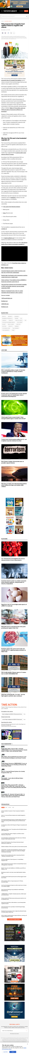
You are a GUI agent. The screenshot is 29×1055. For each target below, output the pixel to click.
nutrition (4, 326)
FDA (14, 37)
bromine (22, 36)
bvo (24, 36)
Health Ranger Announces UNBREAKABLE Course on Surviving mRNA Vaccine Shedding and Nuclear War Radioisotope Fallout (14, 765)
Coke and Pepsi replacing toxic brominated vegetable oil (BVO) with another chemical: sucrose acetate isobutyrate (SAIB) (14, 286)
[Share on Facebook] (8, 33)
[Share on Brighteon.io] (5, 33)
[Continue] (26, 1030)
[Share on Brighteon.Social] (2, 33)
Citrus (4, 213)
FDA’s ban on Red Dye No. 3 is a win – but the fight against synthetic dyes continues (13, 695)
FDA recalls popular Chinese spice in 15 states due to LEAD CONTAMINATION (13, 673)
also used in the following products (11, 206)
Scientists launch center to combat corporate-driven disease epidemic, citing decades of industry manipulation (14, 582)
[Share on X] (11, 33)
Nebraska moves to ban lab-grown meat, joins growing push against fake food (13, 627)
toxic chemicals (15, 328)
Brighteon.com (4, 306)
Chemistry (6, 37)
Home (2, 21)
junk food (18, 324)
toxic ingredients (5, 330)
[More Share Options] (14, 33)
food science (19, 322)
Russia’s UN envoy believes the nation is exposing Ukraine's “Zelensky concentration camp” (12, 856)
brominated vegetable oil (17, 36)
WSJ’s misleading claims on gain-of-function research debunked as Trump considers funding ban (13, 371)
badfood (4, 36)
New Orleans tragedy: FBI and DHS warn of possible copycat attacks (12, 462)
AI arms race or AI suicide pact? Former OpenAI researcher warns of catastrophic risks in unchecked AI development (14, 395)
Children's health (8, 21)
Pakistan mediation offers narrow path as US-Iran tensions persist (14, 846)
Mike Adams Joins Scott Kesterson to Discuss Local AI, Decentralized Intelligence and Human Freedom (13, 757)
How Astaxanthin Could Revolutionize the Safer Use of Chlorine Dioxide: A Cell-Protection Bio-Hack (13, 838)
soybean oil (4, 228)
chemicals (3, 37)
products (10, 326)
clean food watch (10, 37)
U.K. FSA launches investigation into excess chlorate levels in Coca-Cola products (13, 559)
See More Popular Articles (14, 919)
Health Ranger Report (6, 743)
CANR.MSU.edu (5, 304)
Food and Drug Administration (20, 37)
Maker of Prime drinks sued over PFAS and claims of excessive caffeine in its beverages (13, 109)
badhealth (7, 36)
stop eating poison (6, 328)
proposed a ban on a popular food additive (11, 80)
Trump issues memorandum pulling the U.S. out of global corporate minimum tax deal (14, 440)
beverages (11, 36)
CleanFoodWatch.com (9, 238)
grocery (4, 324)
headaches (13, 197)
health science (11, 324)
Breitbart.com (4, 301)
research (17, 326)
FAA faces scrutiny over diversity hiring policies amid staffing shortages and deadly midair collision (14, 485)
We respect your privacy (14, 1033)
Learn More (5, 1051)
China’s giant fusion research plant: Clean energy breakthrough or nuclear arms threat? (13, 418)
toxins (13, 330)
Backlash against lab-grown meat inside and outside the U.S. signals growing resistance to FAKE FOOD (13, 650)
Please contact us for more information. (8, 726)
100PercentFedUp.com (6, 298)
